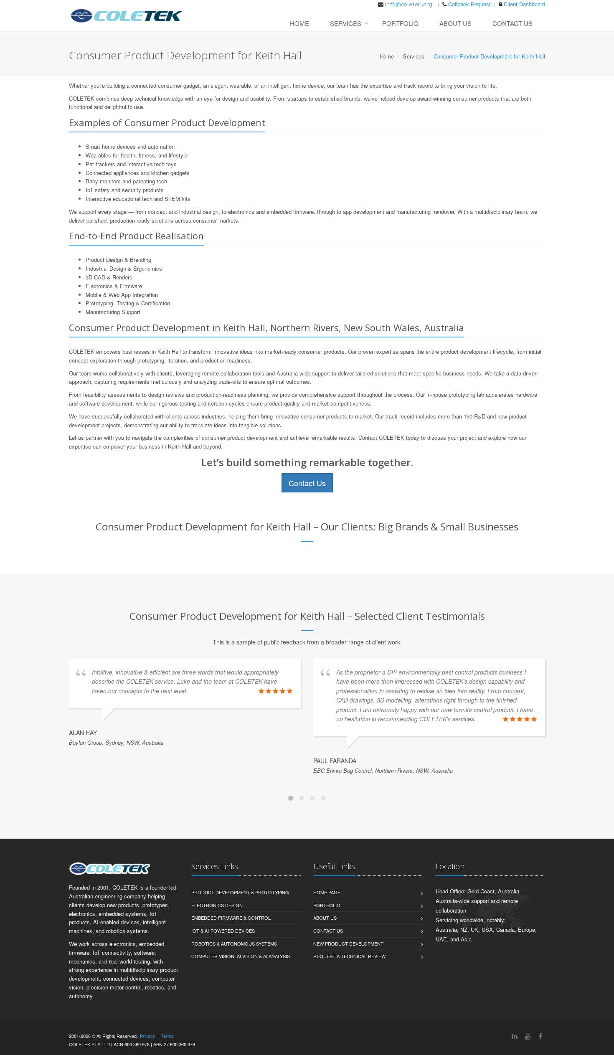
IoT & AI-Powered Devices (223, 930)
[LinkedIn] (515, 1036)
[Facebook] (540, 1036)
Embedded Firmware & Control (231, 917)
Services (345, 23)
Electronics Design (217, 905)
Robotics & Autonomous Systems (234, 943)
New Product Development (348, 943)
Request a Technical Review (349, 956)
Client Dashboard (524, 4)
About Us (455, 23)
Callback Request (469, 4)
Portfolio (400, 23)
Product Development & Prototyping (240, 892)
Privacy (147, 1035)
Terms (167, 1035)
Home (299, 23)
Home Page (326, 892)
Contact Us (512, 23)
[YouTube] (528, 1036)
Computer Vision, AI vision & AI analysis (240, 956)
